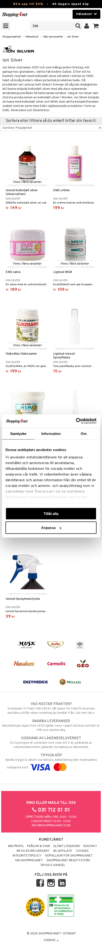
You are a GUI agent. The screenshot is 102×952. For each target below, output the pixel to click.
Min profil (16, 846)
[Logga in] (86, 26)
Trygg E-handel (52, 865)
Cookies (82, 851)
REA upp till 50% (28, 4)
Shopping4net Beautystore (68, 860)
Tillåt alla (51, 513)
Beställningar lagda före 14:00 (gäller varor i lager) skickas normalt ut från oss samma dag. (51, 725)
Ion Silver (73, 37)
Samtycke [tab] (18, 433)
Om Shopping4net (29, 860)
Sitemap (69, 934)
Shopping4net (11, 37)
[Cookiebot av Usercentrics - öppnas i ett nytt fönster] (76, 421)
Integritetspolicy (27, 856)
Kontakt (90, 846)
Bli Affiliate (62, 851)
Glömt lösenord (66, 846)
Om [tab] (84, 433)
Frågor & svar (38, 846)
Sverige (50, 940)
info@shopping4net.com (51, 826)
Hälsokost (31, 37)
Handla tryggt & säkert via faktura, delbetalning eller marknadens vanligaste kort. (51, 761)
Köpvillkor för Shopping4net (69, 856)
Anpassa (48, 528)
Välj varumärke (53, 37)
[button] (96, 26)
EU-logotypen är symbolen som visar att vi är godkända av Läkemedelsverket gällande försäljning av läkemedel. (51, 742)
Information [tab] (51, 433)
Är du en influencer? (33, 851)
